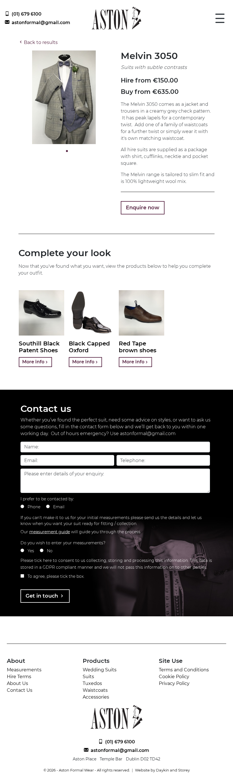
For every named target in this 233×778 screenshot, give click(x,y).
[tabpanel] (65, 97)
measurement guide (49, 531)
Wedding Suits (99, 669)
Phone (34, 506)
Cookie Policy (174, 676)
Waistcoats (95, 690)
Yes (31, 550)
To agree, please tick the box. (56, 576)
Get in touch (42, 596)
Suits (88, 676)
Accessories (96, 697)
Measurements (24, 669)
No (50, 550)
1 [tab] (65, 151)
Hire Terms (19, 676)
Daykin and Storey (173, 770)
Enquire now (142, 207)
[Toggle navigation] (220, 18)
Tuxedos (92, 683)
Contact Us (19, 690)
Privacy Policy (174, 683)
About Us (17, 683)
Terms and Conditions (184, 669)
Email (59, 506)
